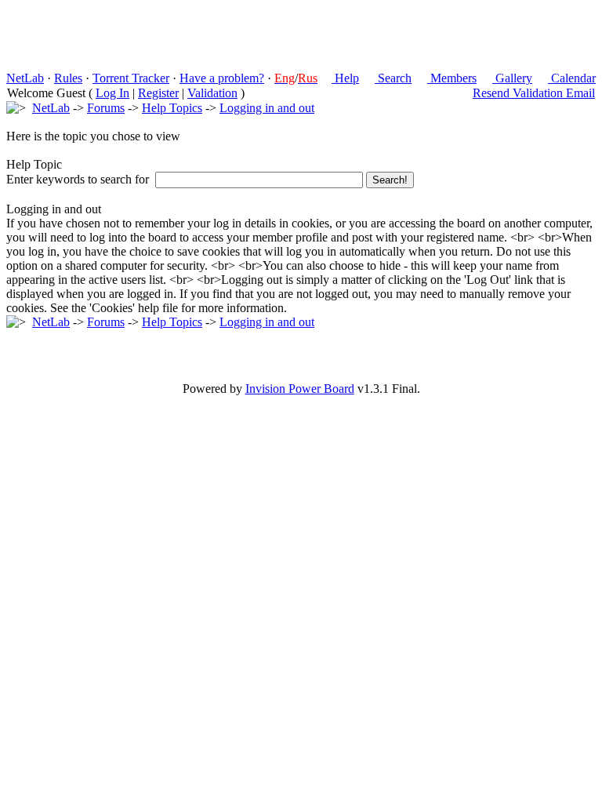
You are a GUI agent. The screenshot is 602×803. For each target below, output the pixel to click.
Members (452, 78)
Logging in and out (266, 107)
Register (158, 93)
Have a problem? (222, 78)
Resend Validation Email (534, 93)
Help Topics (172, 107)
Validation (212, 93)
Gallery (512, 78)
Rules (68, 78)
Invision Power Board (299, 388)
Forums (106, 107)
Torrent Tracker (130, 78)
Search (393, 78)
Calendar (572, 78)
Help (345, 78)
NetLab (25, 78)
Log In (112, 93)
